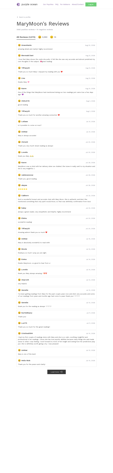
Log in (91, 4)
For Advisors (65, 4)
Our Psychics (48, 4)
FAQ (56, 4)
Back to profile (24, 17)
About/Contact (78, 4)
